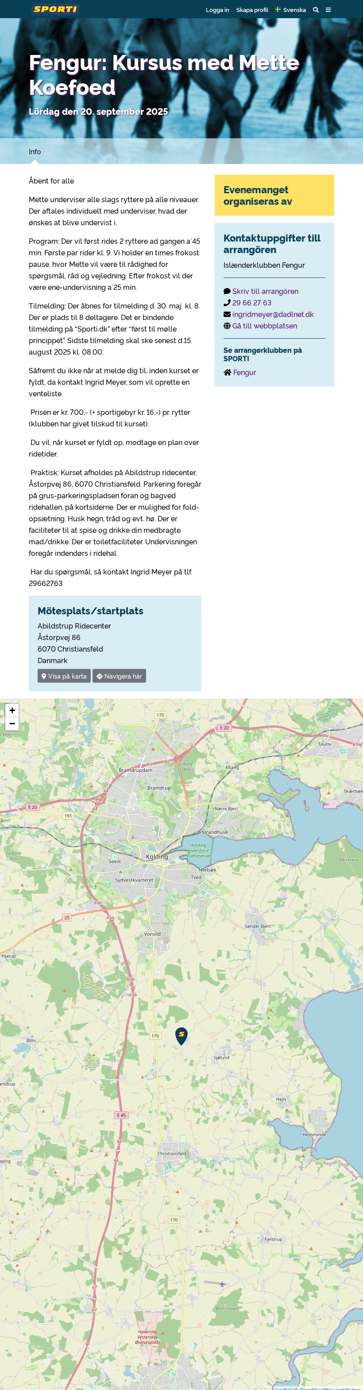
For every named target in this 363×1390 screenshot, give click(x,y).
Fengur (244, 372)
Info (35, 151)
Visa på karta (66, 676)
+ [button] (12, 710)
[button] (290, 9)
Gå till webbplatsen (264, 325)
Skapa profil (252, 9)
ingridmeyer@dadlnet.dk (273, 314)
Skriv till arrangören (265, 291)
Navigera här (122, 676)
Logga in (217, 9)
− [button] (12, 723)
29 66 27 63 (251, 302)
